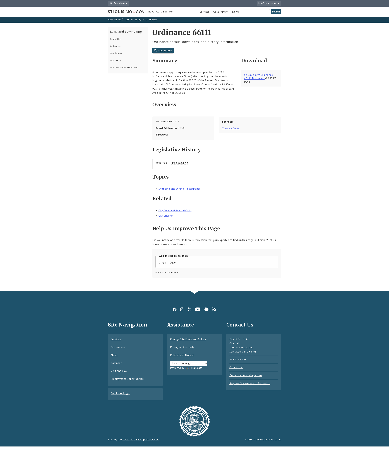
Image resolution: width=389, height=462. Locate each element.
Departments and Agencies (245, 375)
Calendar (116, 363)
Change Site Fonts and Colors (188, 339)
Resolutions (116, 53)
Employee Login (120, 393)
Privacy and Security (182, 347)
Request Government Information (249, 383)
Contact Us (236, 367)
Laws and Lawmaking (126, 32)
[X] (189, 309)
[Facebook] (175, 309)
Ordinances (151, 19)
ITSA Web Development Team (140, 439)
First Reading (179, 163)
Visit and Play (119, 371)
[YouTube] (197, 309)
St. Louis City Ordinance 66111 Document (258, 76)
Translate (196, 368)
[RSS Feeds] (214, 309)
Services (205, 11)
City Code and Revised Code (124, 67)
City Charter (116, 60)
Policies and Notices (182, 355)
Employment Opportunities (127, 378)
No (174, 262)
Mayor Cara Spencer (160, 11)
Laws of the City (133, 19)
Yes (163, 262)
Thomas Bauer (231, 128)
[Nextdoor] (206, 309)
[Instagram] (182, 309)
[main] (194, 154)
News (235, 11)
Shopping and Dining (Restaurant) (179, 188)
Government (220, 11)
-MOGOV (126, 11)
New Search (165, 50)
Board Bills (115, 39)
